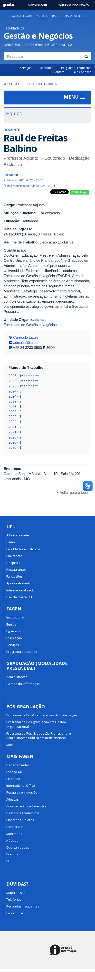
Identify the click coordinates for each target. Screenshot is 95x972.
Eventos (12, 854)
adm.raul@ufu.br (26, 342)
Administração (17, 677)
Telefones (46, 68)
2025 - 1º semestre (24, 386)
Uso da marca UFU (19, 597)
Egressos (13, 631)
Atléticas (12, 799)
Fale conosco (16, 913)
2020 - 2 (15, 437)
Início (30, 84)
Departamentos (18, 765)
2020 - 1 (15, 442)
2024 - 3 (15, 391)
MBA (9, 744)
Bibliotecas (14, 556)
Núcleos (12, 840)
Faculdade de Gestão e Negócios (30, 325)
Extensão (13, 778)
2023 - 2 (15, 401)
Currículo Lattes (25, 337)
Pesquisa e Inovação (21, 792)
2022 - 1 (15, 417)
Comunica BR (37, 4)
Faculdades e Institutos (23, 549)
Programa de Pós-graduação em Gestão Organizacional (36, 724)
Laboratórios (15, 826)
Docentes (54, 84)
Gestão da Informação (23, 684)
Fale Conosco (82, 72)
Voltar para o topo (73, 492)
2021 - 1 (15, 432)
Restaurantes (16, 569)
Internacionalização (21, 590)
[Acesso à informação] (64, 950)
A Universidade (17, 535)
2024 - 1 (15, 396)
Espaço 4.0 (14, 772)
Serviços (25, 68)
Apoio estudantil (18, 583)
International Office (20, 785)
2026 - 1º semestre (24, 376)
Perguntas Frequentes (76, 68)
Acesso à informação (73, 4)
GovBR (6, 3)
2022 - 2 (15, 412)
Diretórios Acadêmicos (22, 813)
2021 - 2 (15, 427)
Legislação (14, 638)
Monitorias (14, 834)
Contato (59, 72)
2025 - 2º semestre (24, 381)
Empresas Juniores (20, 820)
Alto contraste (48, 16)
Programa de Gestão (21, 651)
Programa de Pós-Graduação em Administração (41, 715)
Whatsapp (80, 192)
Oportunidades (17, 847)
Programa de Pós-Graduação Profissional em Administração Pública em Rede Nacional (40, 735)
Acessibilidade (22, 16)
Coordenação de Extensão (26, 806)
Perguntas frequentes (22, 906)
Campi (11, 542)
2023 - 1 (15, 406)
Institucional (15, 617)
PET (9, 861)
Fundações (14, 576)
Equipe (41, 84)
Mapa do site (74, 16)
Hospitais (13, 563)
